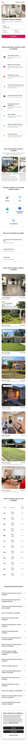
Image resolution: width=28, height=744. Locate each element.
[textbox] (7, 32)
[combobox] (13, 27)
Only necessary (13, 731)
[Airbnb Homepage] (3, 2)
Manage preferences (13, 735)
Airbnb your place (20, 2)
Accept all (13, 728)
